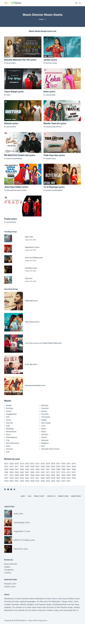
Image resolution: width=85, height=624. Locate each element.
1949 (48, 478)
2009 (27, 466)
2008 (32, 466)
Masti (43, 429)
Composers (9, 570)
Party (8, 434)
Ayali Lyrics (29, 237)
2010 (22, 466)
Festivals (45, 414)
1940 (22, 481)
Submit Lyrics (76, 496)
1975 (58, 472)
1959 (68, 475)
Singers (7, 567)
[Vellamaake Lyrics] (13, 301)
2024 (22, 464)
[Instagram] (11, 489)
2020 (43, 464)
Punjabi (7, 604)
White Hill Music (51, 63)
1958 (74, 475)
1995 (27, 469)
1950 (43, 478)
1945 (68, 478)
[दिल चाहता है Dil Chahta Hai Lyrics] (22, 142)
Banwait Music (51, 158)
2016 (63, 464)
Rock (8, 446)
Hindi (70, 601)
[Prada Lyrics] (22, 206)
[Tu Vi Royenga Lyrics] (62, 174)
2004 (53, 466)
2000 (74, 466)
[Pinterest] (14, 489)
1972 (74, 472)
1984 (11, 472)
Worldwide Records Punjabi (16, 190)
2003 (58, 466)
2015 (68, 464)
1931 (68, 481)
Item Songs (46, 423)
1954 (22, 478)
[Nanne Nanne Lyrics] (13, 322)
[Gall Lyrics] (8, 280)
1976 (53, 472)
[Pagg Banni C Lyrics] (8, 249)
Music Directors (10, 564)
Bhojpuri (30, 604)
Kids (8, 426)
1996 (22, 469)
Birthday (9, 408)
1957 (6, 478)
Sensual (9, 449)
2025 (17, 464)
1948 (53, 478)
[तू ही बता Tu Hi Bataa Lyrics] (8, 259)
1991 (48, 469)
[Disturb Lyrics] (22, 110)
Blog (29, 496)
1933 (58, 481)
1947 (58, 478)
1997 (17, 469)
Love (43, 426)
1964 (43, 475)
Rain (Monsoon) (12, 443)
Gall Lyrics (28, 278)
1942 (11, 481)
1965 (37, 475)
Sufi (7, 452)
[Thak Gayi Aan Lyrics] (62, 142)
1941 (17, 481)
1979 (37, 472)
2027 (6, 464)
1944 (74, 478)
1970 (11, 475)
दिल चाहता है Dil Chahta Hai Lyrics (19, 155)
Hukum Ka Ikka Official (54, 127)
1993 (37, 469)
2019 (48, 464)
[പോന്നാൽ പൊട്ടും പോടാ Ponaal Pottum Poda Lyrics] (13, 343)
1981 (27, 472)
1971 (6, 475)
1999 (6, 469)
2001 (68, 466)
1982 (22, 472)
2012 (11, 466)
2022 (32, 464)
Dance (8, 411)
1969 (17, 475)
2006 (43, 466)
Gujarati (42, 604)
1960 (63, 475)
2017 (58, 464)
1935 (48, 481)
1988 (63, 469)
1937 (37, 481)
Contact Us (51, 496)
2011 (16, 466)
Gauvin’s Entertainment (54, 190)
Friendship (45, 417)
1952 (32, 478)
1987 (68, 469)
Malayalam (56, 601)
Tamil (76, 601)
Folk (7, 417)
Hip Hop (9, 423)
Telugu (64, 601)
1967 (27, 475)
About (23, 496)
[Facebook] (5, 489)
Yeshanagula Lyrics (22, 522)
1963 (48, 475)
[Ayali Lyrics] (8, 238)
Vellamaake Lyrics (31, 301)
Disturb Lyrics (11, 123)
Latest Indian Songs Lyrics (37, 620)
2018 (53, 464)
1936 (43, 481)
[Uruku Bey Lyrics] (13, 364)
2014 (74, 464)
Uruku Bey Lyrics (31, 364)
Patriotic (44, 434)
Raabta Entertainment (14, 158)
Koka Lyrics (49, 91)
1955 (17, 478)
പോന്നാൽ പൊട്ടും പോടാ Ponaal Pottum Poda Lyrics (43, 343)
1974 (63, 472)
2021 (37, 464)
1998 (11, 469)
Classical (45, 408)
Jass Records (50, 95)
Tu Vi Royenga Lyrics (54, 187)
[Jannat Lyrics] (62, 46)
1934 (53, 481)
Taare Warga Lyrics (14, 91)
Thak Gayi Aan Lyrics (54, 155)
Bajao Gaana (11, 63)
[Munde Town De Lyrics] (62, 110)
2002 (63, 466)
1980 (32, 472)
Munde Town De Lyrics (55, 123)
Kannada (15, 604)
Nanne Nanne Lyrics (32, 322)
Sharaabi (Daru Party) (50, 449)
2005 (48, 466)
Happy (44, 420)
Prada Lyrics (10, 219)
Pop (7, 440)
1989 (58, 469)
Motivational (11, 432)
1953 (27, 478)
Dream (44, 411)
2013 (6, 466)
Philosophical (11, 437)
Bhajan (9, 405)
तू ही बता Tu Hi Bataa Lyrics (34, 257)
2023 (27, 464)
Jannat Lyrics (50, 60)
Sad (43, 446)
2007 (37, 466)
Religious (45, 443)
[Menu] (76, 3)
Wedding (9, 429)
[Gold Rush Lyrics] (8, 269)
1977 (48, 472)
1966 (32, 475)
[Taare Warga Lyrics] (22, 78)
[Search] (80, 3)
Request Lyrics (63, 496)
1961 (58, 475)
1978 (43, 472)
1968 (22, 475)
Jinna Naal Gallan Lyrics (16, 187)
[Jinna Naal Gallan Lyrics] (22, 174)
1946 (63, 478)
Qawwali (44, 440)
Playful (44, 437)
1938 (32, 481)
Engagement (11, 414)
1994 (32, 469)
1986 (74, 469)
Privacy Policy (39, 496)
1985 (6, 472)
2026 (11, 464)
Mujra (43, 432)
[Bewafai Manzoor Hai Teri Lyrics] (22, 46)
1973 (68, 472)
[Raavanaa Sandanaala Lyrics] (13, 386)
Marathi (23, 604)
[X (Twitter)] (8, 489)
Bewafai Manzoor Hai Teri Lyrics (20, 60)
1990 (53, 469)
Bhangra (44, 405)
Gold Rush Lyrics (31, 268)
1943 (6, 481)
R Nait (8, 95)
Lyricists (7, 573)
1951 (37, 478)
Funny (8, 420)
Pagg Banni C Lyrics (32, 247)
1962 (53, 475)
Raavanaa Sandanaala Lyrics (35, 385)
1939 (27, 481)
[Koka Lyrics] (62, 78)
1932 (63, 481)
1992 (43, 469)
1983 (17, 472)
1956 (11, 478)
